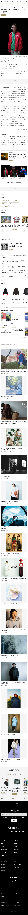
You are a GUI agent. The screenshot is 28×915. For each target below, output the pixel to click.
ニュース (4, 1)
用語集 (15, 852)
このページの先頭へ (15, 803)
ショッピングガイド (5, 902)
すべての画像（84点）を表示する (14, 182)
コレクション (16, 840)
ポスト (15, 843)
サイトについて (4, 861)
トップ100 (3, 852)
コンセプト (16, 893)
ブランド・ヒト (19, 1)
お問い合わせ (16, 867)
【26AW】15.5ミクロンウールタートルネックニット (5, 301)
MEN (6, 817)
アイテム (3, 893)
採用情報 (3, 864)
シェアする (11, 60)
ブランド (3, 890)
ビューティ (11, 1)
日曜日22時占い (4, 849)
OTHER (22, 817)
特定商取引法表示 (17, 905)
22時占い (24, 1)
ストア (15, 1)
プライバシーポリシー (18, 864)
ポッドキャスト (17, 849)
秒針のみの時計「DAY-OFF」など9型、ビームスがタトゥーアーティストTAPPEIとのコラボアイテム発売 (17, 156)
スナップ (3, 855)
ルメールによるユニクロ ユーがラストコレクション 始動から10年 (6, 789)
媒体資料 (3, 867)
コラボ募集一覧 (5, 325)
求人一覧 (10, 310)
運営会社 (3, 870)
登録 (14, 820)
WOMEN (14, 817)
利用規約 (15, 861)
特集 (7, 1)
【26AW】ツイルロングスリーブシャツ (16, 300)
